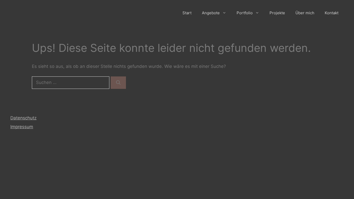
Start (187, 12)
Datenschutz (23, 117)
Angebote (211, 12)
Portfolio (245, 12)
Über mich (304, 12)
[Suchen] (118, 82)
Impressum (21, 126)
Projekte (277, 12)
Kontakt (331, 12)
